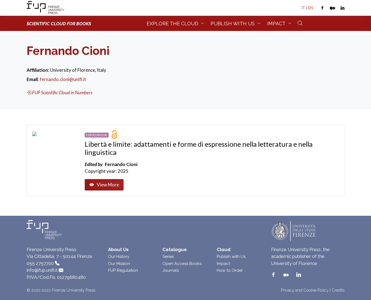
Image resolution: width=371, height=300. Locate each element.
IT (303, 8)
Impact (276, 23)
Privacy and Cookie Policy (305, 290)
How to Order (230, 270)
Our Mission (119, 263)
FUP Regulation (123, 270)
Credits (338, 290)
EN (310, 8)
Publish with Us (231, 256)
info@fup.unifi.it (42, 270)
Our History (118, 256)
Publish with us (232, 23)
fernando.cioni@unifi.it (63, 79)
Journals (170, 270)
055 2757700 (40, 263)
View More (108, 185)
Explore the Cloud (172, 23)
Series (168, 256)
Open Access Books (182, 263)
